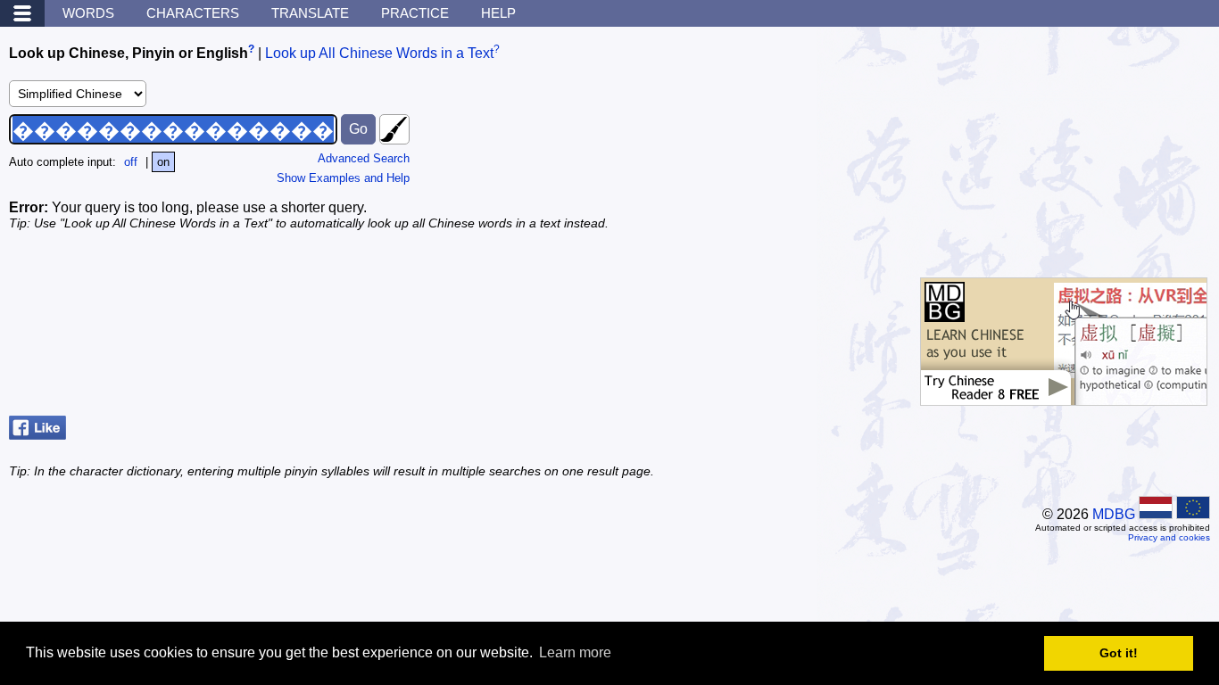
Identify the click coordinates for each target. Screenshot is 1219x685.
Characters (192, 13)
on (163, 162)
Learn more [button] (575, 652)
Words (88, 13)
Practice (415, 13)
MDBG (1113, 514)
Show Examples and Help (343, 178)
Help (498, 13)
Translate (310, 13)
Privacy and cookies (1169, 537)
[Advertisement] (1076, 147)
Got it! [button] (1118, 653)
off (130, 162)
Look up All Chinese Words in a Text (379, 53)
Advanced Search (364, 158)
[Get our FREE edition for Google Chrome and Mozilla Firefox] (1064, 396)
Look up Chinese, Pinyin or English (128, 53)
